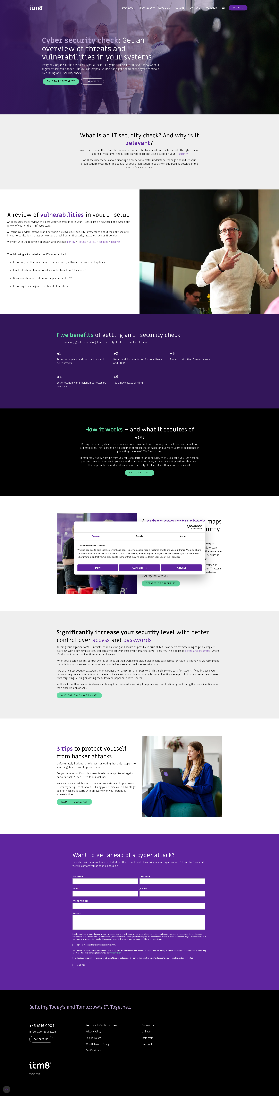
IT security (181, 153)
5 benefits (92, 81)
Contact (195, 7)
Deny (97, 568)
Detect (92, 241)
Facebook (147, 1044)
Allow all (181, 568)
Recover (115, 241)
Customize (137, 568)
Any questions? (139, 472)
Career (179, 7)
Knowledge (145, 7)
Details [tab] (139, 536)
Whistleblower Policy (97, 1044)
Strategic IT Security (161, 583)
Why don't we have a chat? (79, 695)
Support (238, 7)
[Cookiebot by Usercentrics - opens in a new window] (189, 527)
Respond (103, 241)
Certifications (93, 1050)
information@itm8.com (43, 1031)
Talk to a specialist (61, 81)
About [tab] (183, 536)
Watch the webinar (74, 801)
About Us (164, 7)
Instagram (147, 1038)
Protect (82, 241)
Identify (70, 241)
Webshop (211, 7)
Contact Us (41, 1039)
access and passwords (198, 650)
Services (127, 7)
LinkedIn (147, 1031)
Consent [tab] (96, 536)
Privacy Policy (115, 953)
